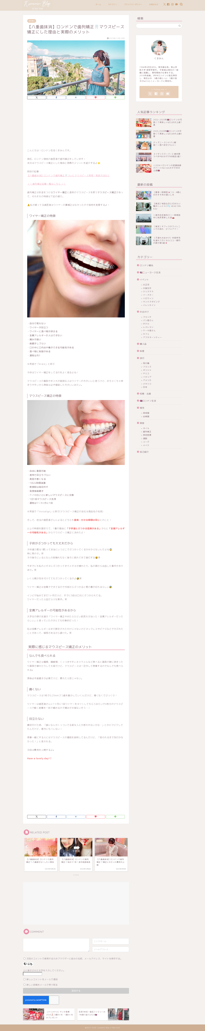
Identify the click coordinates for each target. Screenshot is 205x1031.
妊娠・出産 (145, 393)
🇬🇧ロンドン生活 (148, 400)
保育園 (146, 413)
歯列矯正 (32, 21)
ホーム (98, 4)
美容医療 (147, 435)
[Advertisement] (76, 124)
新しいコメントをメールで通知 (42, 979)
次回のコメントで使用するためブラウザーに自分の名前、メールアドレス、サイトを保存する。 (74, 958)
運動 (145, 438)
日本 (145, 387)
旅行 (142, 358)
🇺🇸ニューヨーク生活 (150, 272)
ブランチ (147, 317)
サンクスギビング (151, 301)
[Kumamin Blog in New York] (37, 10)
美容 (142, 423)
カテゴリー (112, 4)
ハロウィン (148, 298)
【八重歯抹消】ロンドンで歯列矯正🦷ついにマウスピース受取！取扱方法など (68, 175)
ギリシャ (147, 370)
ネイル (146, 428)
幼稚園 (146, 416)
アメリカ (147, 380)
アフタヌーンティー (152, 337)
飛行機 (146, 363)
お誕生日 (147, 288)
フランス (147, 366)
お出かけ (144, 311)
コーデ (146, 441)
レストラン (148, 327)
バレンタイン (149, 305)
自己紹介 (144, 451)
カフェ (146, 334)
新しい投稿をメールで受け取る (42, 984)
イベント (144, 279)
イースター (148, 294)
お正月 (146, 284)
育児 (142, 407)
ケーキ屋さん (149, 330)
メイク (146, 445)
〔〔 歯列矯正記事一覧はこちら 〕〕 (46, 183)
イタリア (147, 377)
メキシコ (147, 383)
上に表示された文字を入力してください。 (44, 970)
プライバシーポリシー (133, 4)
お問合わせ (153, 4)
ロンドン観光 (146, 265)
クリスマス (148, 291)
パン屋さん (148, 320)
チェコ (146, 373)
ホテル (146, 323)
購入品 (143, 344)
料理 (142, 351)
